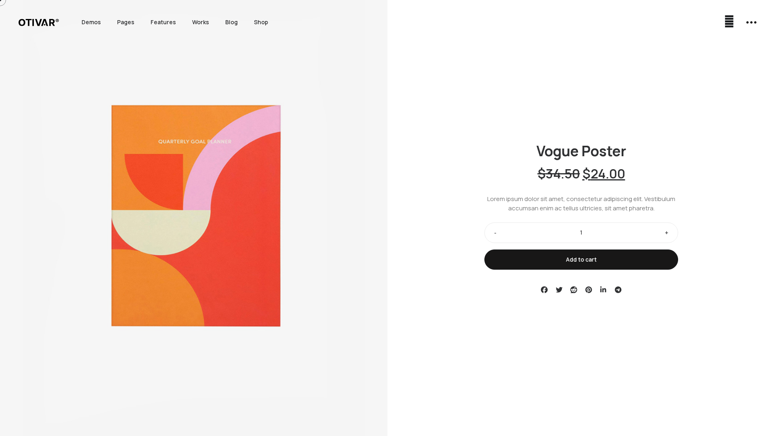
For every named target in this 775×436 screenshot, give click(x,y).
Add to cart (581, 259)
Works (200, 22)
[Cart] (729, 22)
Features (163, 22)
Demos (91, 22)
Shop (261, 22)
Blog (231, 22)
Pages (125, 22)
